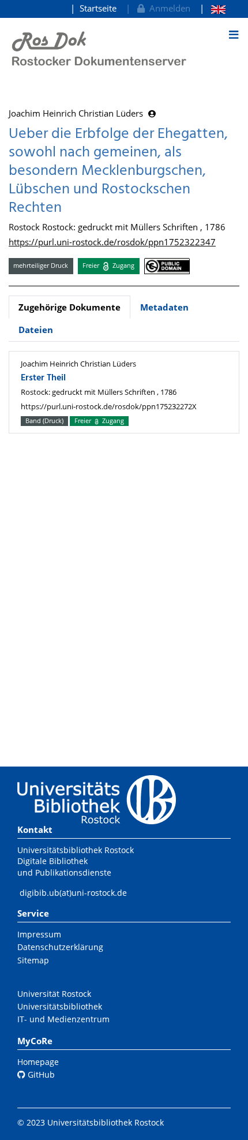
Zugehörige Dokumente (69, 307)
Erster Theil (43, 378)
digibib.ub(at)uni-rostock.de (73, 892)
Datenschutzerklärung (60, 946)
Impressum (39, 934)
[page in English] (212, 8)
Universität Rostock (54, 993)
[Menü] (233, 34)
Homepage (38, 1061)
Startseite (98, 8)
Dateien (35, 329)
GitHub (40, 1074)
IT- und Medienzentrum (63, 1019)
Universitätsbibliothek (59, 1006)
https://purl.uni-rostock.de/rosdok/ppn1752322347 (112, 242)
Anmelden (167, 8)
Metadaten (164, 307)
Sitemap (33, 960)
